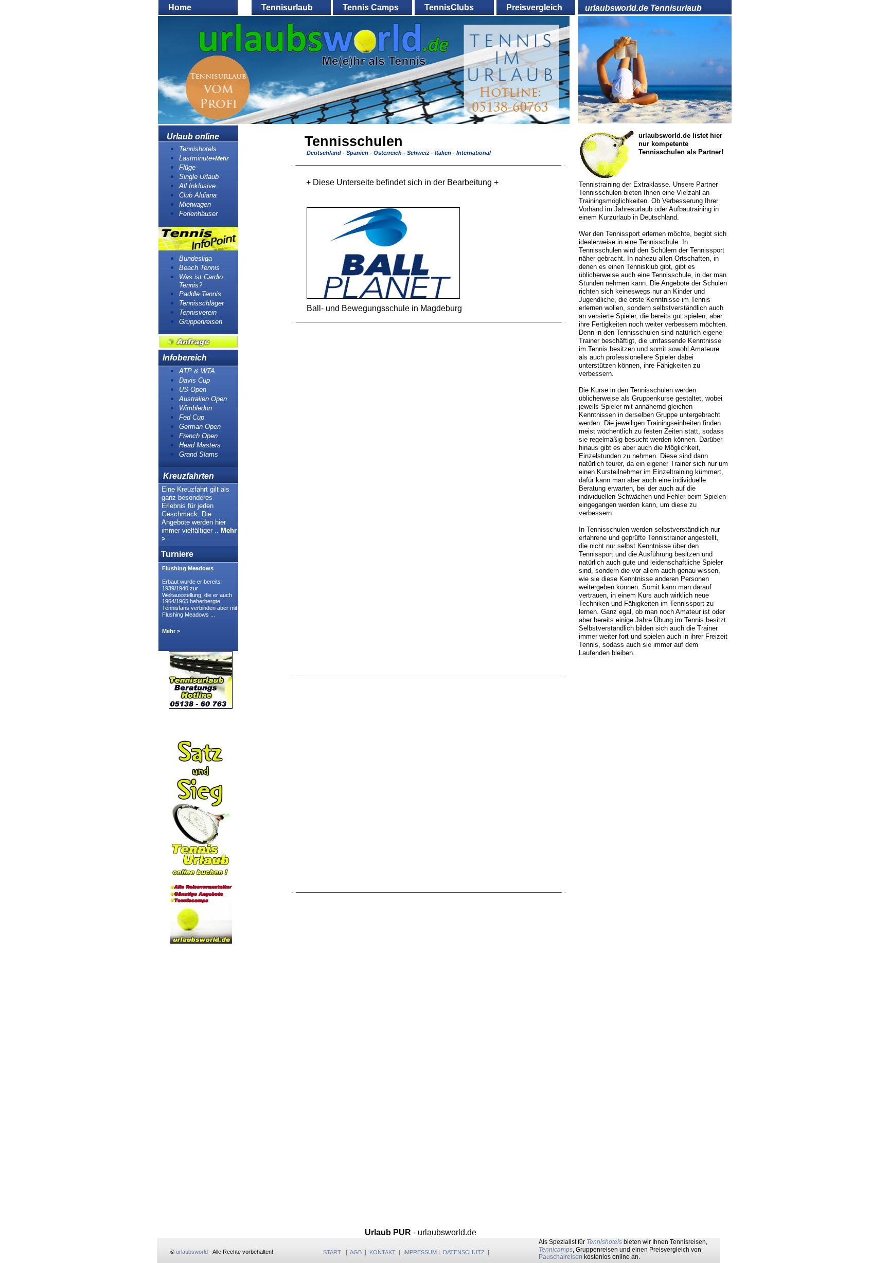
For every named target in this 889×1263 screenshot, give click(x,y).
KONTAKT (382, 1252)
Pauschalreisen (560, 1256)
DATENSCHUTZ (464, 1252)
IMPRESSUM (420, 1252)
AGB (356, 1252)
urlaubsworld (192, 1252)
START (332, 1252)
